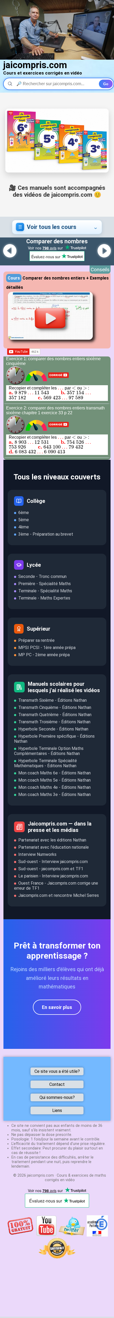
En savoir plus (57, 1007)
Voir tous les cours (51, 227)
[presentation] (61, 388)
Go (105, 84)
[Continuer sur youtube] (46, 1235)
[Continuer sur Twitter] (72, 1235)
